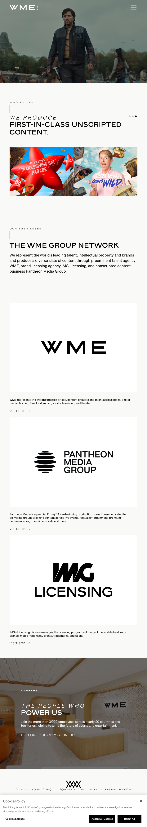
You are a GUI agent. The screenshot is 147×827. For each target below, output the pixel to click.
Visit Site (17, 411)
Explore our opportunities (49, 735)
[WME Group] (69, 7)
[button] (130, 116)
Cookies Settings (14, 818)
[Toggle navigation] (133, 7)
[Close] (141, 801)
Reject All (129, 818)
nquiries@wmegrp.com (66, 789)
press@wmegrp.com (115, 789)
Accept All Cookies (102, 818)
